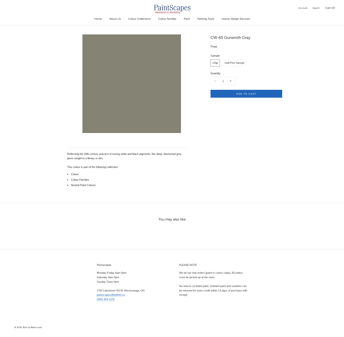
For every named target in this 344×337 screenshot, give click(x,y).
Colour (75, 174)
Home (98, 18)
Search (316, 8)
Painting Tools (205, 18)
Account (302, 8)
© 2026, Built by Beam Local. (28, 327)
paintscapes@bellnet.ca (111, 294)
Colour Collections (139, 18)
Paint (187, 18)
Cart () (330, 8)
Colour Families (167, 18)
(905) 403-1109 (105, 299)
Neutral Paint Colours (83, 185)
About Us (115, 18)
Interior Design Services (236, 18)
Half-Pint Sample (234, 62)
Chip (215, 62)
